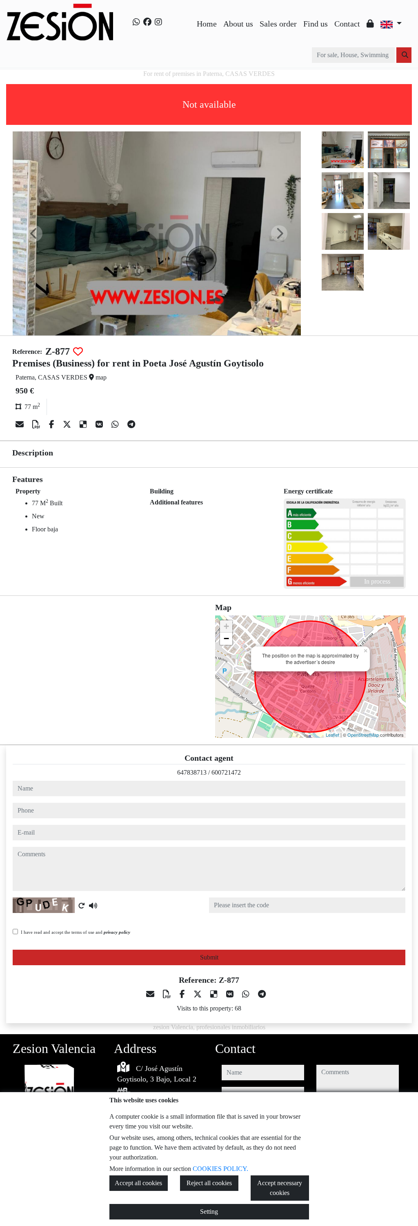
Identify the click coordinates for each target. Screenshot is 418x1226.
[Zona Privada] (370, 23)
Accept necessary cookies (279, 1187)
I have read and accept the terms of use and (75, 932)
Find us (315, 23)
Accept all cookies (138, 1182)
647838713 (192, 772)
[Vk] (100, 424)
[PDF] (37, 424)
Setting (209, 1211)
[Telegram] (131, 424)
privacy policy (117, 932)
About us (238, 23)
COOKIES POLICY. (220, 1168)
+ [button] (226, 626)
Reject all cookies (209, 1182)
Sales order (278, 23)
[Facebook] (147, 22)
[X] (68, 424)
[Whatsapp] (136, 22)
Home (207, 23)
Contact (347, 23)
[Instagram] (158, 22)
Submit (209, 957)
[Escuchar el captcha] (93, 905)
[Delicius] (84, 424)
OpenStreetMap (363, 734)
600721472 (226, 772)
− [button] (226, 638)
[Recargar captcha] (81, 905)
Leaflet (332, 734)
